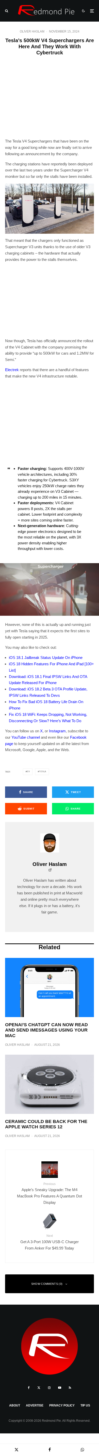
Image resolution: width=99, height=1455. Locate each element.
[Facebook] (29, 1387)
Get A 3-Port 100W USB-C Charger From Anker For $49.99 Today (49, 1242)
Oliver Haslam (32, 31)
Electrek (12, 370)
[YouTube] (59, 1387)
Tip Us (85, 1405)
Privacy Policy (62, 1405)
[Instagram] (49, 1387)
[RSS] (70, 1387)
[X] (39, 1387)
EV (28, 771)
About (14, 1405)
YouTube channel (25, 737)
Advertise (34, 1405)
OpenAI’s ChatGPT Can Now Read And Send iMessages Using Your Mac (46, 1030)
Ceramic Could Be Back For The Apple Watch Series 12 (46, 1124)
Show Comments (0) (47, 1283)
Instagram (57, 731)
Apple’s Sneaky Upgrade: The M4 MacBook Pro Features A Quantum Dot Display (49, 1193)
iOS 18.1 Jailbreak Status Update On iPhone (45, 657)
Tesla (42, 771)
